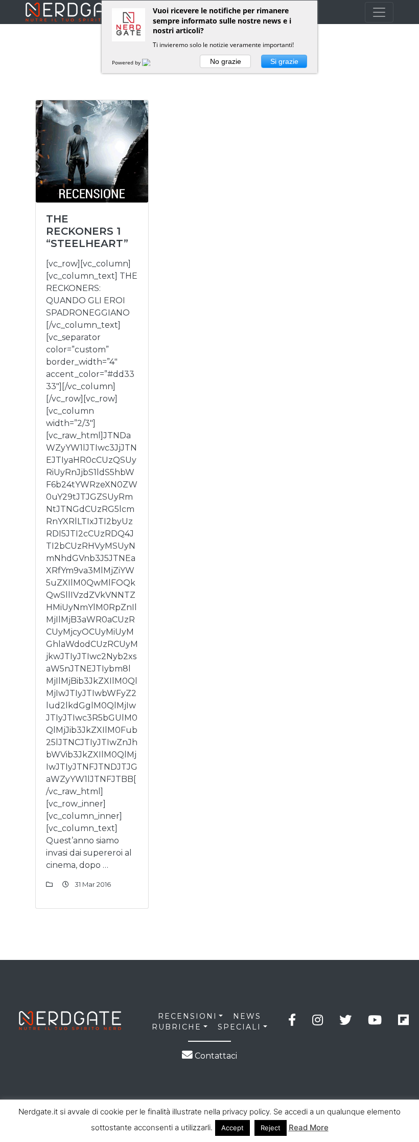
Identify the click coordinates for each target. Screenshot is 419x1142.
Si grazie (284, 61)
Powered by (127, 62)
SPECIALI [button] (239, 1027)
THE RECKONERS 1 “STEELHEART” (87, 231)
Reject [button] (271, 1128)
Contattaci (215, 1056)
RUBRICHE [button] (176, 1027)
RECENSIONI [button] (187, 1016)
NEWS (247, 1016)
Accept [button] (232, 1128)
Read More (309, 1127)
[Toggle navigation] (379, 12)
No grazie (225, 61)
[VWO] (152, 62)
